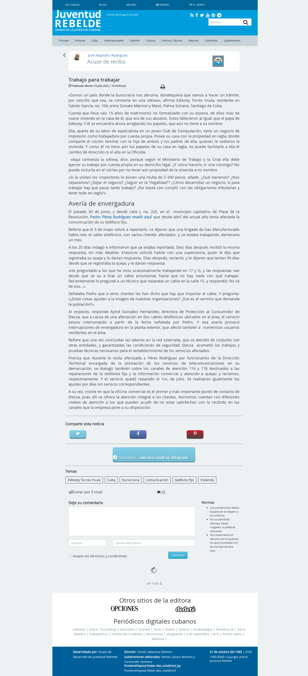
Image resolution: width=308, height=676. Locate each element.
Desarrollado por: (85, 652)
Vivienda (207, 480)
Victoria (184, 629)
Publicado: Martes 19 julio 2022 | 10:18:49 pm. (99, 85)
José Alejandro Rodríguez (107, 55)
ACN (216, 634)
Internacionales (113, 40)
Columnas (211, 40)
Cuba (94, 40)
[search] (245, 22)
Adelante (79, 629)
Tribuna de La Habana (126, 634)
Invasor (170, 629)
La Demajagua (203, 629)
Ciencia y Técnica (172, 40)
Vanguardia (175, 634)
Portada (64, 40)
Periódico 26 (224, 629)
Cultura (150, 40)
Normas (208, 502)
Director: (130, 652)
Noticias (80, 40)
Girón (157, 629)
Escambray (108, 629)
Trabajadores (98, 634)
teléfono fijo (184, 480)
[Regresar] (64, 54)
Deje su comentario (86, 502)
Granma (144, 629)
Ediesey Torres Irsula (84, 480)
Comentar (178, 555)
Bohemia (158, 639)
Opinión (135, 40)
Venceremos (154, 634)
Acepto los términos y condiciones (100, 556)
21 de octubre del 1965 (226, 652)
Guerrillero (127, 629)
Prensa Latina (232, 634)
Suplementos (232, 40)
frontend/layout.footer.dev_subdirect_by (152, 666)
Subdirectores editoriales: (142, 657)
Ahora (93, 629)
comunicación (157, 480)
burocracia (130, 480)
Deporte (193, 40)
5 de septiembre (197, 634)
